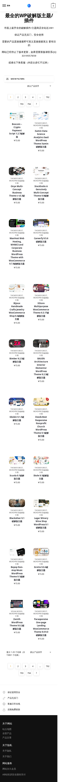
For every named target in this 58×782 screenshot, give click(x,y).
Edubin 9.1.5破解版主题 (17, 418)
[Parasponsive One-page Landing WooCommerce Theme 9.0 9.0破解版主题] (41, 604)
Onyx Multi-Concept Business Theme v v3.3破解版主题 (17, 192)
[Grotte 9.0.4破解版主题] (41, 552)
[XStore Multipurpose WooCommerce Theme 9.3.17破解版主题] (41, 288)
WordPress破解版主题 (41, 126)
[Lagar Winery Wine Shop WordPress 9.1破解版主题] (41, 503)
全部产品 (6, 733)
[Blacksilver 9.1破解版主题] (17, 503)
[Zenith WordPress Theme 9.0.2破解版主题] (17, 604)
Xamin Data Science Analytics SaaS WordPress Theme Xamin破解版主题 (41, 138)
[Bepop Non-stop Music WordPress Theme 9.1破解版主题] (17, 552)
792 (47, 97)
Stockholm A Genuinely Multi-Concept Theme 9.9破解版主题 (41, 192)
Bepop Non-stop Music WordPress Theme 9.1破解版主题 (17, 573)
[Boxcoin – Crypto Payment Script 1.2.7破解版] (17, 116)
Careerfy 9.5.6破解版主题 (41, 240)
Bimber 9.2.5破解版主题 (17, 360)
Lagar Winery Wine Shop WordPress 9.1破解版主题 (41, 523)
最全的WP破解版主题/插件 (29, 18)
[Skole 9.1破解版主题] (41, 460)
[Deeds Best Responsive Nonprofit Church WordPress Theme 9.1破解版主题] (41, 402)
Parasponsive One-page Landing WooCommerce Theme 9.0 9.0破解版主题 (41, 627)
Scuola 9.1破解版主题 (17, 477)
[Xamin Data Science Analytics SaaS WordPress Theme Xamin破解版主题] (41, 116)
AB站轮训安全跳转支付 (14, 774)
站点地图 (6, 729)
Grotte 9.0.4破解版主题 (41, 569)
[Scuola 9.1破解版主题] (17, 460)
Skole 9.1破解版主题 (41, 477)
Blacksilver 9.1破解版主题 (17, 520)
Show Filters (17, 79)
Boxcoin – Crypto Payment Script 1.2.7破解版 (17, 130)
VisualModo (16, 611)
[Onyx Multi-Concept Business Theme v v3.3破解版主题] (17, 171)
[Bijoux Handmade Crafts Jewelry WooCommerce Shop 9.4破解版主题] (17, 288)
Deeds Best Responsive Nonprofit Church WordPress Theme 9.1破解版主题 (41, 426)
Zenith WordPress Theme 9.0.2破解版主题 (17, 624)
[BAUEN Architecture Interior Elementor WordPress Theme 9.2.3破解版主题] (41, 343)
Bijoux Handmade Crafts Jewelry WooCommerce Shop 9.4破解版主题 (17, 311)
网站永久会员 (9, 768)
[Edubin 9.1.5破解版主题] (17, 402)
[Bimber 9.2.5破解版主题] (17, 343)
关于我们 (6, 756)
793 (21, 103)
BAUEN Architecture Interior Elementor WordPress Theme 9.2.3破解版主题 (41, 368)
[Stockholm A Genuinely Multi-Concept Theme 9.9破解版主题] (41, 171)
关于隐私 (6, 750)
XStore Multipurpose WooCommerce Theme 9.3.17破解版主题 (41, 309)
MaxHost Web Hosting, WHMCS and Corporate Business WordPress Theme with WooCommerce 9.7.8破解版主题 (17, 251)
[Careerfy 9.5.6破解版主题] (41, 223)
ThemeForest (41, 123)
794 (29, 103)
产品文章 (6, 737)
